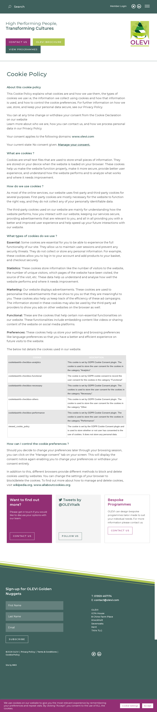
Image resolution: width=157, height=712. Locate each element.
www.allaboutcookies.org (52, 485)
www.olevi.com (83, 136)
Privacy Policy (28, 652)
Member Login (118, 6)
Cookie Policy (13, 655)
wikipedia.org (22, 485)
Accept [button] (147, 705)
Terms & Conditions (47, 652)
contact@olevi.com (106, 600)
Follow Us (70, 536)
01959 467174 (103, 596)
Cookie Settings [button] (130, 705)
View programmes (23, 49)
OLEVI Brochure (48, 42)
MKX (14, 665)
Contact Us (18, 42)
